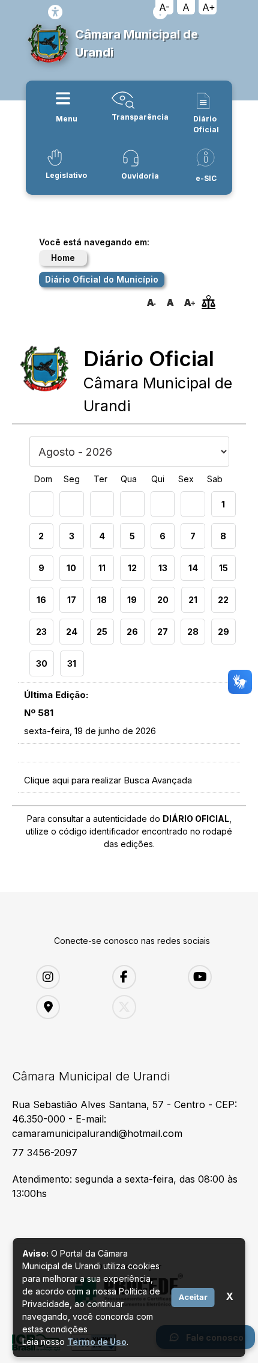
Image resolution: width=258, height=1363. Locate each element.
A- (164, 7)
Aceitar (193, 1297)
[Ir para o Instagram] (65, 977)
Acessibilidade (55, 12)
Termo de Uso (97, 1342)
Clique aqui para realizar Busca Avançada (108, 780)
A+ (208, 7)
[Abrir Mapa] (65, 1007)
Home (63, 258)
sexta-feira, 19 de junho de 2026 (90, 731)
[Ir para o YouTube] (217, 977)
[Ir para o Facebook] (141, 977)
